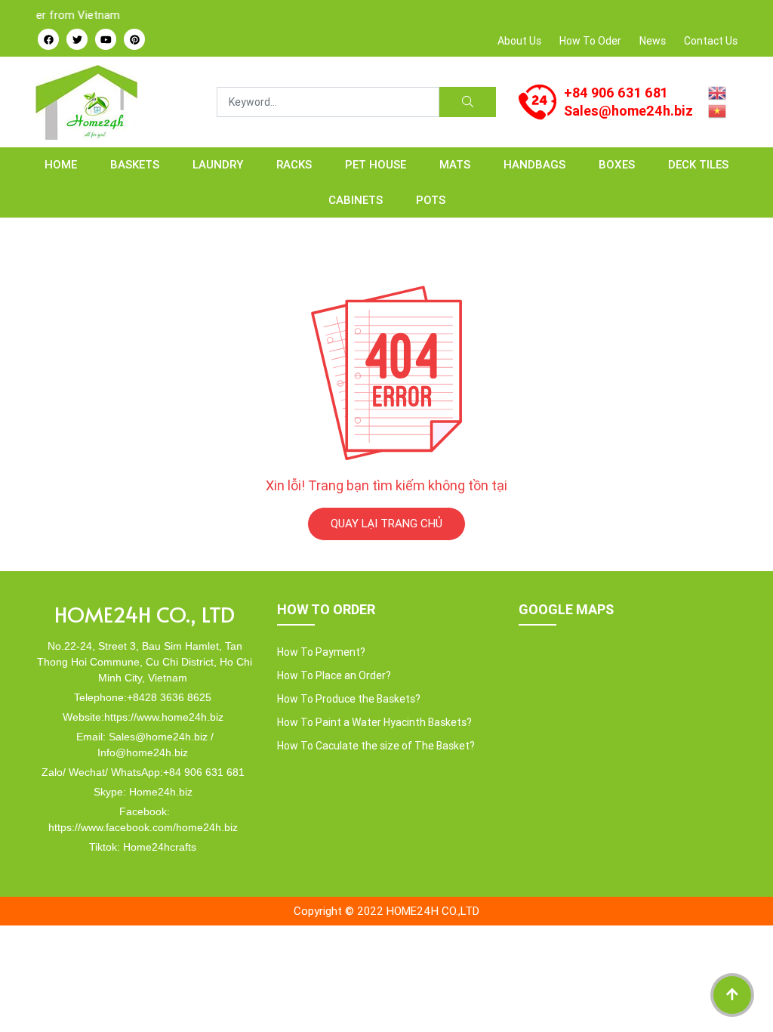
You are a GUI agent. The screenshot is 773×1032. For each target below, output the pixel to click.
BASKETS (134, 164)
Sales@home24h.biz (628, 110)
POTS (430, 200)
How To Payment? (321, 652)
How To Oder (590, 41)
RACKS (294, 164)
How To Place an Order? (334, 675)
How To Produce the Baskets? (348, 699)
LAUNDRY (217, 164)
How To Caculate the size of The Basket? (376, 745)
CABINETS (355, 200)
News (652, 41)
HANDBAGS (534, 164)
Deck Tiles (698, 164)
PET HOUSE (375, 164)
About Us (519, 41)
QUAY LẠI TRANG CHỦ (386, 523)
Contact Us (711, 41)
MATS (454, 164)
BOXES (617, 164)
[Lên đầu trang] (732, 995)
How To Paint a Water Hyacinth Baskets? (374, 722)
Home (61, 164)
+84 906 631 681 (616, 92)
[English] (718, 92)
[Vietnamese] (718, 110)
